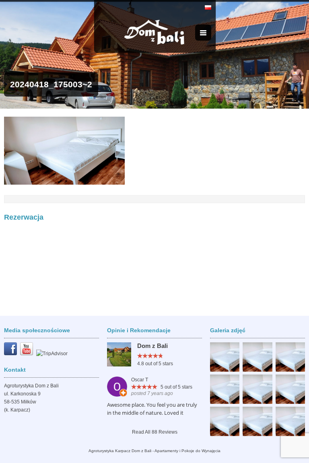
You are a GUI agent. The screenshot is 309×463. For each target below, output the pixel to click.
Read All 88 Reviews (154, 432)
